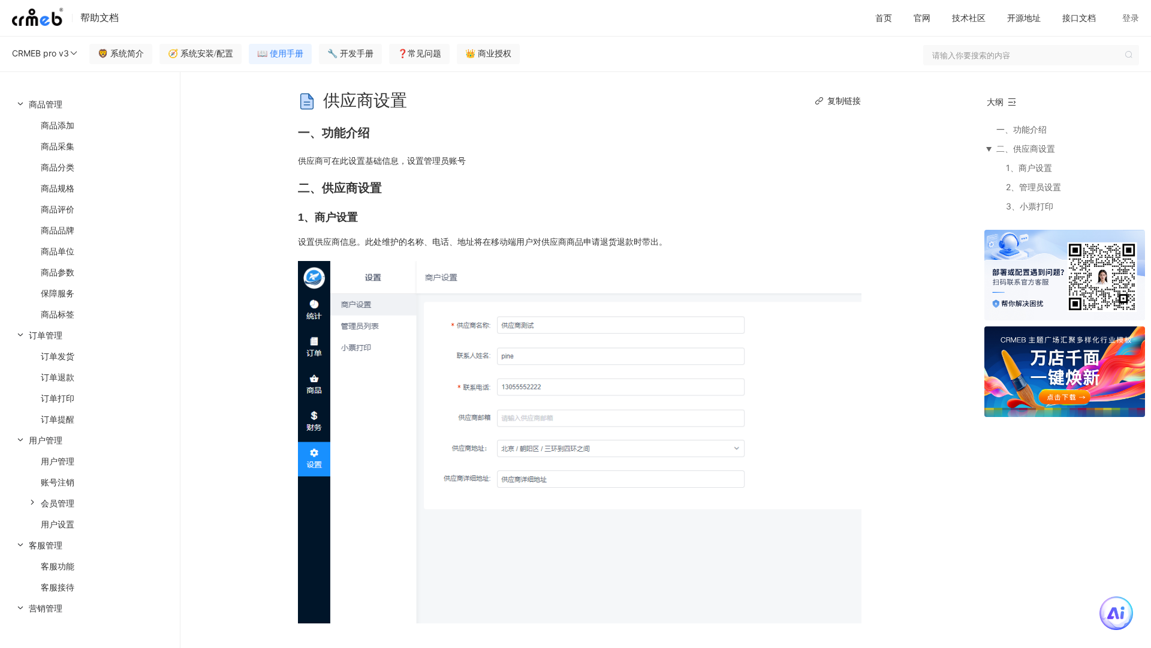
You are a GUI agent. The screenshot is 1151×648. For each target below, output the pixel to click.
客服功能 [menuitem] (57, 566)
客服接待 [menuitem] (57, 587)
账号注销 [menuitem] (57, 482)
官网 (922, 18)
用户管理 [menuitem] (57, 461)
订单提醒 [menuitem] (57, 419)
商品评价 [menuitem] (57, 209)
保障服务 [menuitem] (57, 293)
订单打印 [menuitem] (57, 398)
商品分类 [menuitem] (57, 167)
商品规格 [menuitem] (57, 188)
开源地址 (1024, 18)
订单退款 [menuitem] (57, 377)
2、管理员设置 (1033, 187)
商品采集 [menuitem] (57, 146)
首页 (883, 18)
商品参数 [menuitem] (57, 272)
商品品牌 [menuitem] (57, 230)
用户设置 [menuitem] (57, 524)
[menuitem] (90, 209)
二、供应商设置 (1025, 148)
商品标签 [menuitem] (57, 314)
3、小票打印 (1029, 206)
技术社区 (969, 18)
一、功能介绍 (1021, 129)
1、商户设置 (1029, 168)
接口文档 (1079, 18)
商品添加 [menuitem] (57, 125)
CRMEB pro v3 (40, 53)
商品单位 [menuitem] (57, 251)
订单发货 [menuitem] (57, 356)
